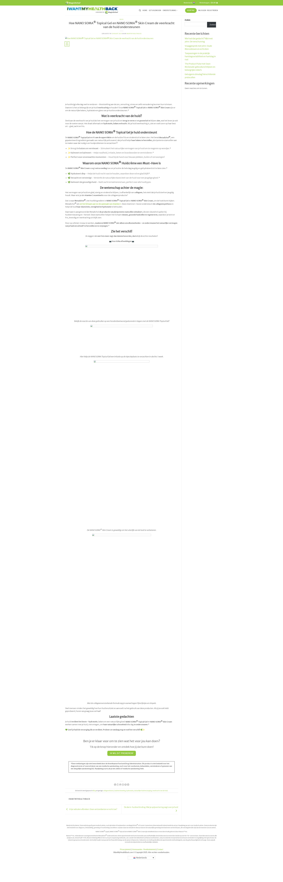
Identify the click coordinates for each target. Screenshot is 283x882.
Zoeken (187, 20)
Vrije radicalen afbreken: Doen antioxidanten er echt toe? (93, 809)
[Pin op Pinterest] (125, 784)
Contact (160, 849)
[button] (208, 3)
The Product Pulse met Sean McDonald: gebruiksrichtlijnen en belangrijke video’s (200, 67)
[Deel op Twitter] (120, 784)
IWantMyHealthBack (134, 33)
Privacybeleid (125, 849)
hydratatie (129, 790)
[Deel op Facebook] (118, 784)
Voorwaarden (137, 849)
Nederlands (188, 3)
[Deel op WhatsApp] (115, 784)
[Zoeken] (140, 10)
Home (144, 10)
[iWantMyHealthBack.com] (92, 10)
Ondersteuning (169, 10)
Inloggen (202, 10)
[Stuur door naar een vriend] (123, 784)
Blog (121, 19)
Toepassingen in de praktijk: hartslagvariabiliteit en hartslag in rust (200, 56)
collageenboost (108, 790)
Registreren (212, 10)
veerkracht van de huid (160, 790)
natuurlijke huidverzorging (143, 790)
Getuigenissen (155, 10)
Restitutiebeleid (149, 849)
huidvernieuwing (120, 790)
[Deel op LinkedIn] (128, 784)
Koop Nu (190, 10)
